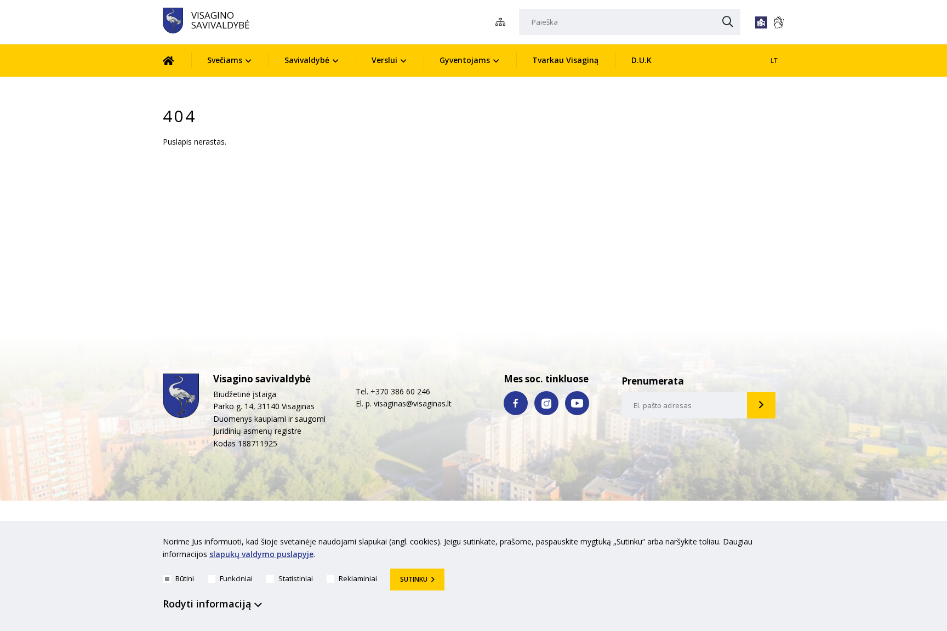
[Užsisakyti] (761, 405)
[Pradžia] (177, 60)
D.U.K (641, 60)
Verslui (384, 60)
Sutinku (413, 579)
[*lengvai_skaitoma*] (761, 22)
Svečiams (224, 60)
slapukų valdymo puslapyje (261, 554)
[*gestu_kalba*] (779, 22)
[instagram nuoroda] (546, 403)
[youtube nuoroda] (577, 403)
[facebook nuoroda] (516, 403)
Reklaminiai (358, 578)
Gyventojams (465, 60)
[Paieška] (728, 22)
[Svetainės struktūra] (503, 22)
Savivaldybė (306, 60)
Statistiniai (295, 578)
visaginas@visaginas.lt (413, 403)
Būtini (184, 578)
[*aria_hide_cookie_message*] (782, 544)
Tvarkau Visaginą (565, 60)
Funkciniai (236, 578)
